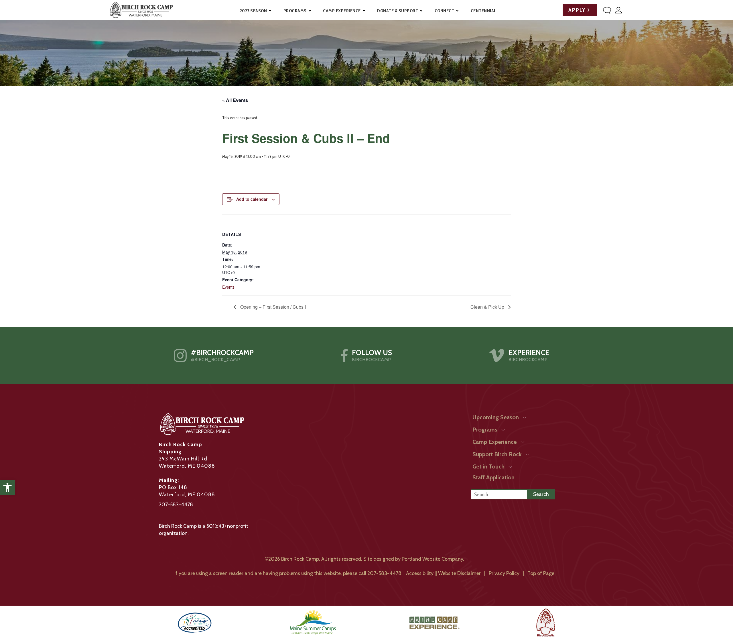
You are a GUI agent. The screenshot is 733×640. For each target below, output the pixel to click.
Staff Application (493, 477)
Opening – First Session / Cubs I (272, 307)
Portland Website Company (432, 559)
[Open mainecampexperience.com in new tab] (434, 623)
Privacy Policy (504, 573)
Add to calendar (251, 199)
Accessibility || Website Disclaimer (443, 573)
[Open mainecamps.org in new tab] (313, 623)
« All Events (235, 100)
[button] (7, 487)
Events (228, 287)
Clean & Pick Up (487, 307)
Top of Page (540, 573)
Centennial (483, 10)
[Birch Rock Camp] (141, 10)
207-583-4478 (176, 504)
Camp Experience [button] (342, 10)
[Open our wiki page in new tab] (545, 623)
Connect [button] (444, 10)
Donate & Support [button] (397, 10)
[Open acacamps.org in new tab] (194, 622)
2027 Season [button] (253, 10)
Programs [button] (295, 10)
